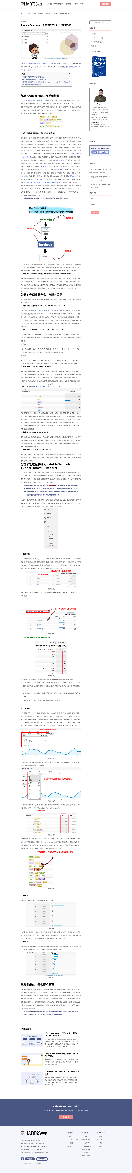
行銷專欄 (49, 4)
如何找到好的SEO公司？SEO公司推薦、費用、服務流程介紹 (99, 178)
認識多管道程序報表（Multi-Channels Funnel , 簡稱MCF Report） (47, 82)
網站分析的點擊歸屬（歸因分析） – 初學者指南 (42, 63)
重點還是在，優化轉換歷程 (32, 84)
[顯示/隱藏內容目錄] (69, 74)
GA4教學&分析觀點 (31, 13)
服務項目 (69, 4)
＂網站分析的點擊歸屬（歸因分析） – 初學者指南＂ (45, 310)
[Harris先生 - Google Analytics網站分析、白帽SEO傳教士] (32, 4)
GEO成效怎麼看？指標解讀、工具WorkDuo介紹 (99, 186)
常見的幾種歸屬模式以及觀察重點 (34, 79)
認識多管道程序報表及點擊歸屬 (33, 77)
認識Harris (79, 4)
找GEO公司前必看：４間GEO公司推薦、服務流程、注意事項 (100, 171)
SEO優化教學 (58, 4)
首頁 (22, 13)
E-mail (93, 204)
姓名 (92, 198)
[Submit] (92, 22)
